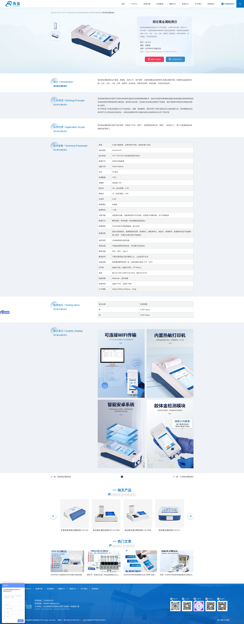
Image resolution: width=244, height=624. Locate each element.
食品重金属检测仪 (83, 13)
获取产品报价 (156, 59)
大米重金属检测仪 (186, 477)
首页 (123, 4)
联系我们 (211, 4)
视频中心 (172, 4)
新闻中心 (185, 4)
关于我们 (198, 4)
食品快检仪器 (71, 13)
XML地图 (220, 620)
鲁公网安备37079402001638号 (95, 620)
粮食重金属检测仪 (95, 13)
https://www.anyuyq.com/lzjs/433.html (161, 51)
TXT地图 (226, 620)
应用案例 (159, 4)
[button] (190, 516)
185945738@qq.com (51, 603)
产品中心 (134, 4)
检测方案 (147, 4)
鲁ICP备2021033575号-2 (72, 620)
